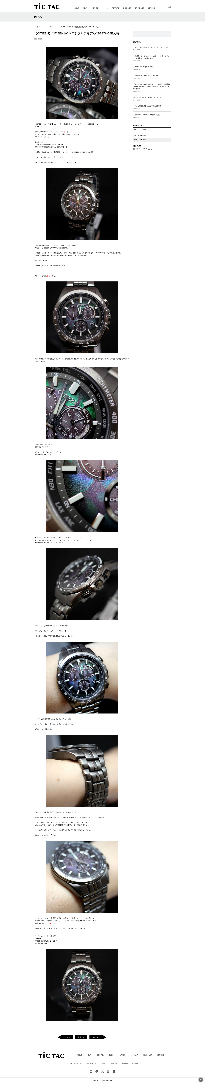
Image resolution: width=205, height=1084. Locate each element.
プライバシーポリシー (74, 1063)
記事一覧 (81, 1037)
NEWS (85, 8)
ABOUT (76, 8)
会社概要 (135, 1063)
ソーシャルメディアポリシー (95, 1063)
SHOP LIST (127, 8)
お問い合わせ (113, 1063)
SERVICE (151, 8)
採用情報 (125, 1063)
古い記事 (67, 1037)
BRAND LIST (139, 8)
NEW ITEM (95, 8)
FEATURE (115, 8)
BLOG (106, 8)
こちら (64, 132)
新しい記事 (96, 1037)
